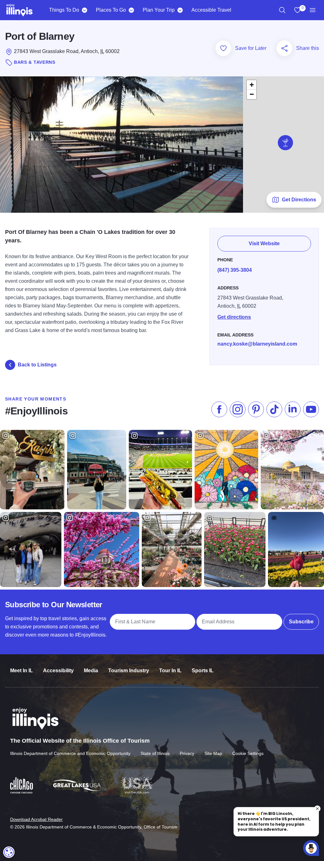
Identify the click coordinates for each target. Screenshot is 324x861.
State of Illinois (155, 753)
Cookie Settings (248, 753)
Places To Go (111, 10)
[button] (285, 142)
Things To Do (64, 10)
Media (91, 670)
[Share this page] (284, 48)
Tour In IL (170, 670)
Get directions (234, 317)
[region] (282, 10)
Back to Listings (37, 364)
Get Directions (299, 199)
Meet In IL (21, 670)
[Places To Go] (131, 10)
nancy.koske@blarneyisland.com (257, 344)
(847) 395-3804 (234, 270)
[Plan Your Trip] (180, 10)
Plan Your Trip (159, 10)
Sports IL (203, 670)
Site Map (213, 753)
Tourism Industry (128, 670)
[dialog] (9, 852)
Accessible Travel (211, 10)
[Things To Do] (84, 10)
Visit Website (264, 243)
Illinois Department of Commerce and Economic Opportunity (70, 753)
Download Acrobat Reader (36, 819)
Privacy (187, 753)
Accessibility (58, 670)
